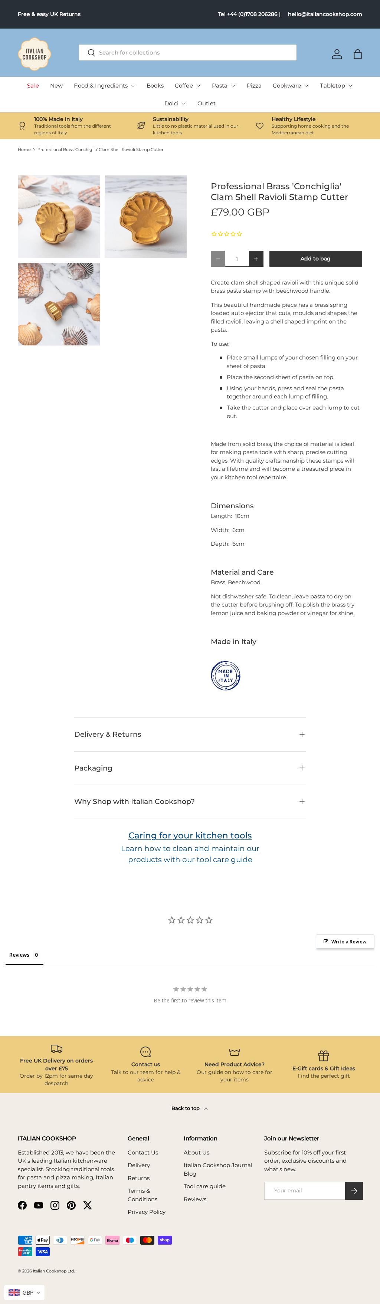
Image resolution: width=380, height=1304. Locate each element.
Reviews (195, 1199)
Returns (139, 1178)
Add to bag (316, 259)
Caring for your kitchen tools (190, 835)
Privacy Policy (147, 1211)
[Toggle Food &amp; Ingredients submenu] (132, 85)
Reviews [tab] (19, 954)
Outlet (206, 103)
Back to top (186, 1108)
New (56, 85)
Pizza (254, 85)
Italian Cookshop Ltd (53, 1271)
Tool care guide (205, 1186)
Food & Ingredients (101, 85)
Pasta (220, 85)
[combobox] (188, 52)
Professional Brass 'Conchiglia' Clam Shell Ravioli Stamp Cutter (100, 150)
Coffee (184, 85)
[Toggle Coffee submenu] (198, 85)
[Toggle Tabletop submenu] (350, 85)
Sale (33, 85)
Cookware (287, 85)
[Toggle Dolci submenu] (183, 103)
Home (24, 150)
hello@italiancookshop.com (325, 14)
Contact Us (143, 1152)
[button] (358, 54)
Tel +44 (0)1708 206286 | (249, 14)
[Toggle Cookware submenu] (306, 85)
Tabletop (332, 85)
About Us (196, 1152)
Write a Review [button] (349, 941)
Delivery (139, 1165)
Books (155, 85)
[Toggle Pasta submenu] (233, 85)
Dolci (171, 103)
